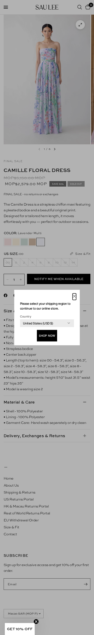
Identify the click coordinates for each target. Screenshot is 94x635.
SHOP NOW (47, 335)
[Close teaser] (36, 621)
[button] (74, 296)
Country (26, 316)
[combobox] (38, 323)
